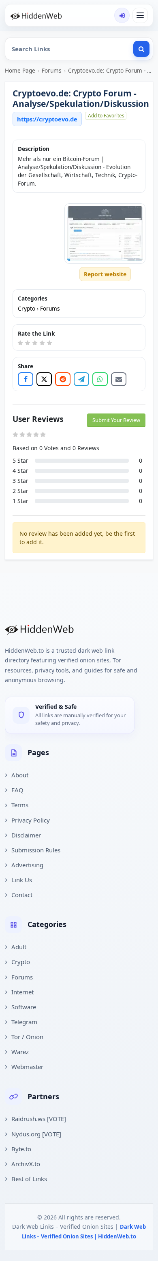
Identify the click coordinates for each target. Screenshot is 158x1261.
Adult (18, 947)
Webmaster (27, 1067)
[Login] (122, 15)
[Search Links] (141, 49)
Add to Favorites (106, 115)
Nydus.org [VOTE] (36, 1134)
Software (23, 1007)
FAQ (17, 790)
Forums (52, 70)
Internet (22, 992)
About (19, 775)
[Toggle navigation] (140, 15)
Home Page (20, 70)
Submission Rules (35, 850)
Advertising (27, 865)
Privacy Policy (30, 820)
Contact (21, 895)
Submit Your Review (116, 420)
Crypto (26, 308)
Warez (20, 1052)
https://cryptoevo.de (47, 119)
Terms (19, 805)
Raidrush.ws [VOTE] (38, 1119)
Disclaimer (26, 835)
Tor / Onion (27, 1037)
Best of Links (29, 1179)
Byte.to (21, 1149)
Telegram (24, 1022)
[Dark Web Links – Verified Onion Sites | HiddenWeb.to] (43, 15)
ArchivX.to (25, 1164)
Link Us (21, 880)
